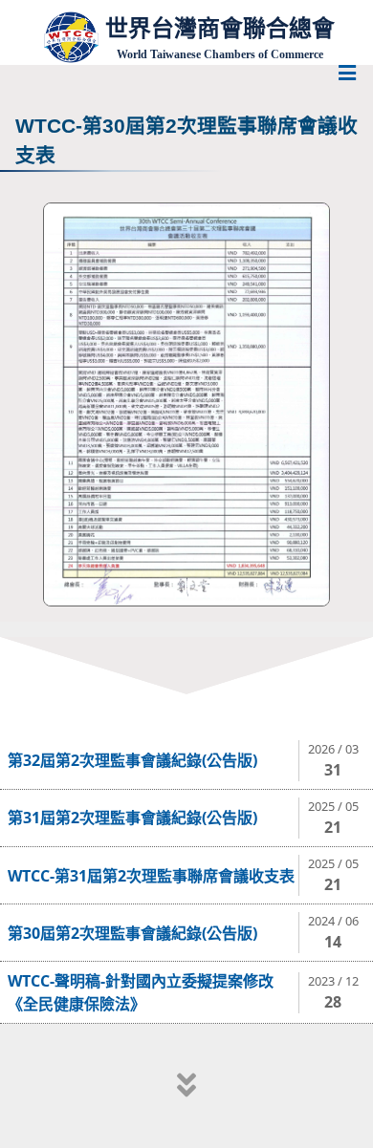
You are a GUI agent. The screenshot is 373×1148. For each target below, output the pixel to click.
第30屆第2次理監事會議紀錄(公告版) (132, 933)
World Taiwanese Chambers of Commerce (220, 54)
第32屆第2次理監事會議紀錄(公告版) (132, 760)
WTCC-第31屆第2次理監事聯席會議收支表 (151, 875)
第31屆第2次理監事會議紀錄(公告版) (132, 817)
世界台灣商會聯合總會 (220, 28)
